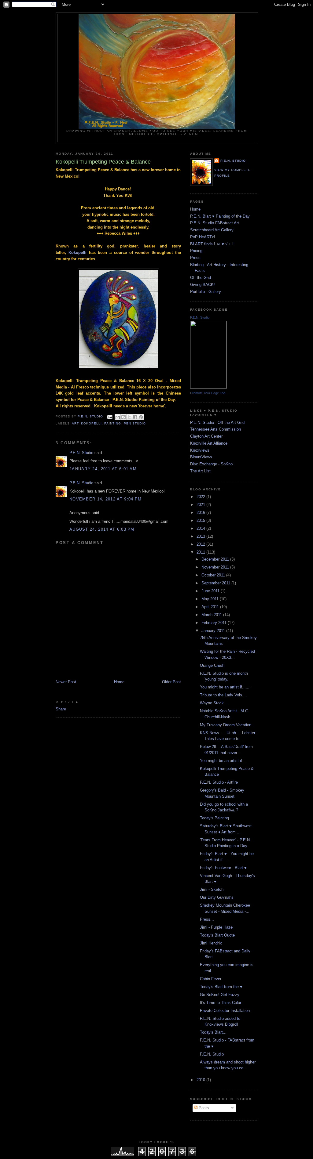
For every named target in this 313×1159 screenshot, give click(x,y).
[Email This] (118, 417)
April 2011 (210, 607)
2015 (201, 520)
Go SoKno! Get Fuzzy (219, 994)
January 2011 (213, 630)
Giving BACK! (202, 284)
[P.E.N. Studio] (208, 387)
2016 (201, 512)
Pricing (196, 250)
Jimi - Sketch (211, 889)
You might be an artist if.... (223, 760)
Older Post (171, 682)
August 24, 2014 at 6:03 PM (101, 529)
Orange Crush (212, 665)
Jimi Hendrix (211, 943)
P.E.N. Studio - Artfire (219, 782)
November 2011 (215, 567)
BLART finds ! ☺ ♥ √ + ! (212, 244)
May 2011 (210, 599)
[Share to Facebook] (135, 417)
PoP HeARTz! (202, 237)
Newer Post (66, 682)
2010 (201, 1080)
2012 (201, 544)
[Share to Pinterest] (141, 417)
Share (61, 709)
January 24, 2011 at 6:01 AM (103, 469)
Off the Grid (200, 277)
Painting (112, 423)
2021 (201, 504)
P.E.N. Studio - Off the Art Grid (217, 422)
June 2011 (211, 591)
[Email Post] (109, 416)
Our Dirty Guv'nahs (217, 897)
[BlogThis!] (123, 417)
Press (195, 257)
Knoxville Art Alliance (208, 443)
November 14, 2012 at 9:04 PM (105, 499)
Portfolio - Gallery (205, 291)
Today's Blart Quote (217, 935)
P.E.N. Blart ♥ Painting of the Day (220, 216)
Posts (203, 1108)
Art (75, 423)
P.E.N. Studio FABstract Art (214, 223)
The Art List (200, 471)
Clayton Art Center (206, 436)
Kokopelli (77, 252)
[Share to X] (129, 417)
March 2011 (212, 614)
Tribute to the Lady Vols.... (223, 695)
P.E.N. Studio (81, 452)
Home (119, 682)
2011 (201, 552)
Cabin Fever (210, 979)
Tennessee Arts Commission (215, 429)
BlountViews (201, 457)
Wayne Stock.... (214, 703)
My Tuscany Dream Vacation (225, 725)
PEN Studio (135, 423)
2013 (201, 536)
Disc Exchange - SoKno (211, 464)
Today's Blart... (213, 1032)
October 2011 (213, 575)
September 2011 (216, 583)
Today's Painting (214, 818)
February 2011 (214, 622)
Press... (207, 919)
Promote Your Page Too (207, 393)
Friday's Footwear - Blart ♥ (223, 867)
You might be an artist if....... (225, 687)
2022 (201, 496)
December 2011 (215, 559)
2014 (201, 528)
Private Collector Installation (225, 1010)
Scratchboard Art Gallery (212, 230)
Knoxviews (199, 450)
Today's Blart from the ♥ (221, 986)
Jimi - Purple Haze (216, 927)
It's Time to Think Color (220, 1002)
